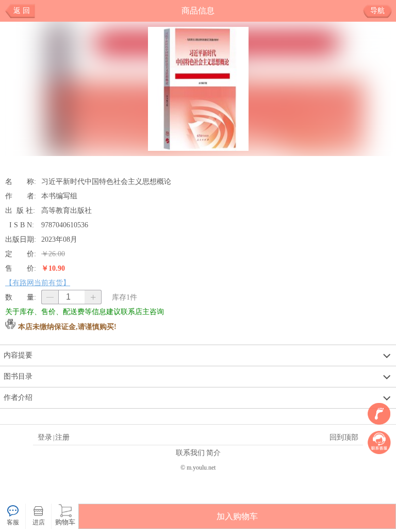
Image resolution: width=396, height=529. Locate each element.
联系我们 (190, 452)
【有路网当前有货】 (37, 282)
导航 (377, 10)
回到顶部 (343, 437)
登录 (45, 437)
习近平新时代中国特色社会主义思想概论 (106, 181)
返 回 (21, 10)
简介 (213, 452)
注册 (62, 437)
